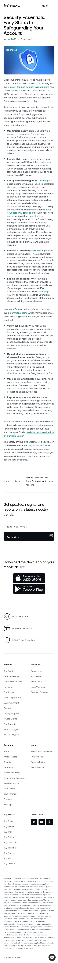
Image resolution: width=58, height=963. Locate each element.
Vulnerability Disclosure (15, 778)
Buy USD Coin (10, 842)
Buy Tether (9, 826)
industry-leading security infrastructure (28, 86)
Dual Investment (11, 703)
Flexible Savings (11, 676)
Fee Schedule (37, 767)
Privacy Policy (37, 757)
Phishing (43, 180)
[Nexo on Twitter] (34, 822)
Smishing (36, 250)
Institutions (36, 676)
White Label (36, 681)
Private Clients (10, 719)
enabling (43, 291)
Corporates (36, 671)
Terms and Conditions (41, 751)
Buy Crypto (9, 671)
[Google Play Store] (29, 589)
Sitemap (8, 804)
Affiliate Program (11, 734)
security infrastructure (35, 445)
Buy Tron (8, 832)
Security (7, 762)
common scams (19, 312)
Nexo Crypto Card (12, 697)
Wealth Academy (12, 772)
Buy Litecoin (9, 863)
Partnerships (9, 767)
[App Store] (29, 578)
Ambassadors (10, 757)
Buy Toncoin (10, 848)
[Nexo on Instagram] (49, 822)
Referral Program (12, 729)
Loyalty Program (11, 713)
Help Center (9, 788)
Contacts (8, 799)
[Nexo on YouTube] (42, 822)
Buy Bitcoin (9, 821)
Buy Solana (9, 837)
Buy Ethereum (10, 853)
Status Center (10, 794)
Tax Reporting (10, 724)
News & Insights (11, 783)
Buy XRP (8, 858)
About (6, 751)
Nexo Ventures (38, 687)
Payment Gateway (39, 692)
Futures (7, 708)
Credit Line (9, 692)
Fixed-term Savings (13, 681)
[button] (52, 957)
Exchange (8, 687)
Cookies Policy (38, 762)
